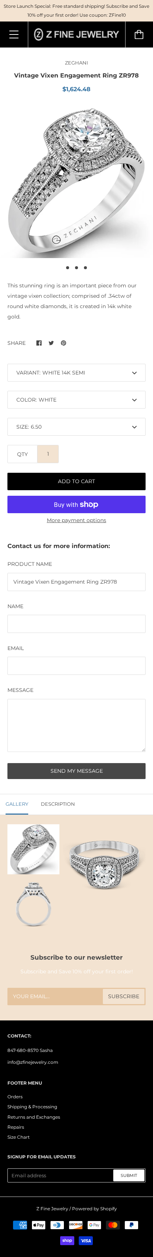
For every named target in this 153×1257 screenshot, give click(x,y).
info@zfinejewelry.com (32, 1062)
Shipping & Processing (32, 1106)
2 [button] (76, 267)
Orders (15, 1096)
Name (15, 606)
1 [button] (67, 267)
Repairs (15, 1127)
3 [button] (85, 267)
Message (20, 690)
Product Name (29, 564)
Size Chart (18, 1137)
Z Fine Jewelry (52, 1208)
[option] (76, 181)
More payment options (76, 520)
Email (15, 648)
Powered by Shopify (94, 1208)
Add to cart (76, 481)
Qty (22, 454)
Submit (129, 1175)
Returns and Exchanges (33, 1117)
